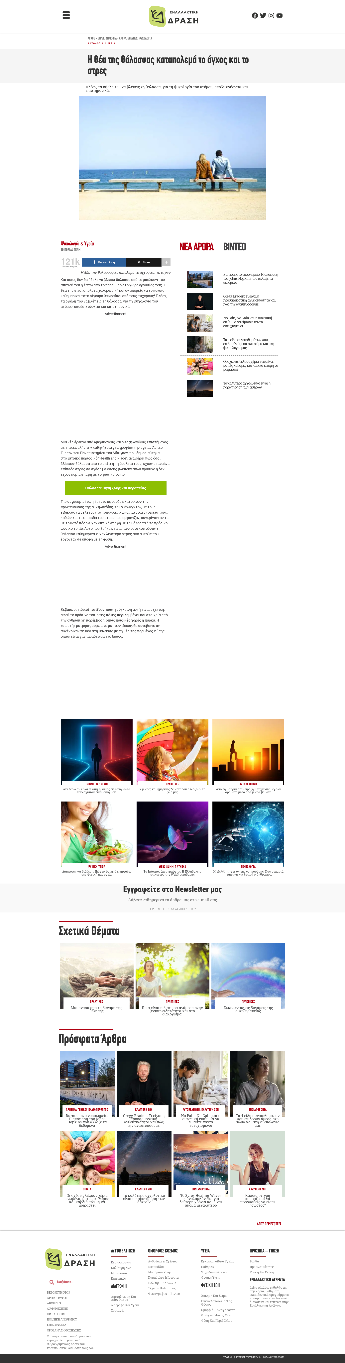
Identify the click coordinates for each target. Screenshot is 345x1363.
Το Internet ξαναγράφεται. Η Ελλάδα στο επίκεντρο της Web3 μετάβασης (172, 872)
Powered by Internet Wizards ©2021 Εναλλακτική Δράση (253, 1357)
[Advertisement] (116, 378)
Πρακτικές (96, 1001)
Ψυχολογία (145, 39)
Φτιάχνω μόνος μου (216, 1315)
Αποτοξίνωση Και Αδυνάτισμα (123, 1298)
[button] (66, 16)
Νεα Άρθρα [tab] (196, 247)
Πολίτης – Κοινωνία (162, 1283)
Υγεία (205, 1251)
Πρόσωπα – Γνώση (264, 1251)
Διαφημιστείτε (57, 1309)
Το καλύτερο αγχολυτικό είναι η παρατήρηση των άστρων (247, 385)
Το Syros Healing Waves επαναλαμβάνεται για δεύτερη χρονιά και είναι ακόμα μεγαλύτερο (200, 1200)
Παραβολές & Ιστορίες (163, 1277)
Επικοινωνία (56, 1325)
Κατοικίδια (156, 1267)
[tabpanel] (229, 332)
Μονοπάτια (119, 1273)
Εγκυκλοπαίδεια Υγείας (217, 1261)
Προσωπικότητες (262, 1267)
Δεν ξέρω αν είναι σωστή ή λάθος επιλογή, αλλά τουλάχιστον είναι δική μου (96, 790)
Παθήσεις (207, 1267)
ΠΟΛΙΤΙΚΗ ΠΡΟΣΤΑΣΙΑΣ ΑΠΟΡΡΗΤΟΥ (172, 909)
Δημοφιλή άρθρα (116, 39)
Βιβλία (87, 1189)
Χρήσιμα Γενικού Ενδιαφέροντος (87, 1109)
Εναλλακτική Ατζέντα (267, 1280)
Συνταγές (117, 1310)
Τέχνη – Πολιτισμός (161, 1288)
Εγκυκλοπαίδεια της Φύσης (216, 1303)
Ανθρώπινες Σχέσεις (162, 1261)
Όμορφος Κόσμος (163, 1251)
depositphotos (58, 1292)
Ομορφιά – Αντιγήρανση (218, 1310)
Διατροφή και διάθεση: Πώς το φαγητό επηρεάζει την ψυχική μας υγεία (96, 872)
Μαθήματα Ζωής (159, 1272)
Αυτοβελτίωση (191, 1109)
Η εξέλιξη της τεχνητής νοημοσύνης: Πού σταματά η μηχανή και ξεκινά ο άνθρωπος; (248, 872)
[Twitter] (263, 15)
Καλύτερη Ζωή (144, 1109)
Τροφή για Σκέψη (262, 1272)
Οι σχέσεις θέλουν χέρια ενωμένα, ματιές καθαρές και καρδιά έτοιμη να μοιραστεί (250, 365)
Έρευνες (133, 39)
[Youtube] (279, 15)
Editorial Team (71, 250)
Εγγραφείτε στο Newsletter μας (172, 889)
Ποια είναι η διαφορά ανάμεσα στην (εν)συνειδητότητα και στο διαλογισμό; (172, 1010)
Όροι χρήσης (55, 1314)
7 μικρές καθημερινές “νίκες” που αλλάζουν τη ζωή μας (172, 790)
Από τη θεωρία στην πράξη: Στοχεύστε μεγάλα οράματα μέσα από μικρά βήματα (248, 790)
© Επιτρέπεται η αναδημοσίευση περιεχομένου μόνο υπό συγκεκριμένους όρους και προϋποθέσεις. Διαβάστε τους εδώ (70, 1342)
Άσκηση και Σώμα (214, 1296)
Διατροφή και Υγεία (125, 1305)
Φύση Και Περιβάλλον (216, 1320)
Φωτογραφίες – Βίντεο (164, 1294)
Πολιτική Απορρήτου (62, 1319)
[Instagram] (271, 15)
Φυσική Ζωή (210, 1285)
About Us (54, 1303)
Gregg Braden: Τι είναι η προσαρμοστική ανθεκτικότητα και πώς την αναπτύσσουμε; (249, 300)
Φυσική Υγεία (210, 1277)
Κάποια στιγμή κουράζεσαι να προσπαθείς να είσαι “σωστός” (257, 1200)
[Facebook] (255, 15)
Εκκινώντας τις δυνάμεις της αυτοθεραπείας (248, 1009)
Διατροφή (119, 1286)
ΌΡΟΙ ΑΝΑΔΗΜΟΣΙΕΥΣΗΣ (64, 1330)
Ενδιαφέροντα (258, 1109)
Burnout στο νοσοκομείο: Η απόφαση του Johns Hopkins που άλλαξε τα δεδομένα (250, 278)
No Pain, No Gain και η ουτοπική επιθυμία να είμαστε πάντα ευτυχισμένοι (247, 321)
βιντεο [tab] (234, 247)
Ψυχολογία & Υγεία (102, 43)
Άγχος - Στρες (96, 39)
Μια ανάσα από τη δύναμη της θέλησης (96, 1009)
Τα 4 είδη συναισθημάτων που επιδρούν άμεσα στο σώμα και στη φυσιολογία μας (248, 343)
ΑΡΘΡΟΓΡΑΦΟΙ (57, 1298)
